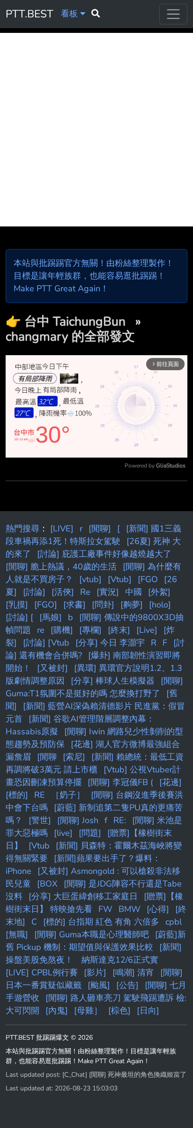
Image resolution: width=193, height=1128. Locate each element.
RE (39, 795)
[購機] (62, 630)
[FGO (148, 579)
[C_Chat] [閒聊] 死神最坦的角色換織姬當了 (124, 1074)
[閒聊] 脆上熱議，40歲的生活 (61, 566)
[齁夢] (131, 604)
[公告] (127, 985)
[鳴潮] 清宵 (133, 972)
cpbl (173, 921)
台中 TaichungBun (76, 321)
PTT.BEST (29, 14)
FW (105, 909)
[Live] (146, 630)
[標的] (17, 795)
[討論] (34, 592)
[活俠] (63, 592)
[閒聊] (100, 528)
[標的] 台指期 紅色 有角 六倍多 (101, 921)
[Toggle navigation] (173, 14)
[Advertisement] (96, 129)
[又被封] (52, 668)
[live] (63, 833)
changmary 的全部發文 (70, 336)
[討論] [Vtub (46, 642)
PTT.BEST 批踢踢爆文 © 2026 (49, 1037)
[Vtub (39, 845)
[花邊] (170, 782)
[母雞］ (88, 1010)
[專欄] (90, 630)
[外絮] (159, 592)
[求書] (74, 604)
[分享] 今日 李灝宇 (110, 642)
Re (85, 592)
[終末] (119, 630)
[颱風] (99, 985)
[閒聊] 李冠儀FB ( (120, 782)
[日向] (148, 1010)
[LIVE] (62, 528)
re (41, 630)
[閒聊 (47, 756)
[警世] (40, 820)
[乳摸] (17, 604)
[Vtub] (120, 579)
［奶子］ (68, 795)
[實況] (107, 592)
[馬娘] (50, 617)
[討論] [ (19, 617)
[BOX (47, 883)
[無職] (17, 934)
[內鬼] (56, 1010)
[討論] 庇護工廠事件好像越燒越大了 (104, 554)
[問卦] (103, 604)
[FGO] (45, 604)
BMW (130, 909)
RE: (119, 820)
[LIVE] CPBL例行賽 (42, 972)
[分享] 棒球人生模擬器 (113, 680)
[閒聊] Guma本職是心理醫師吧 (91, 934)
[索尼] (74, 756)
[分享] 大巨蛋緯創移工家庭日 (83, 896)
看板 (70, 13)
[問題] (90, 833)
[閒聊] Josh (77, 820)
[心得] (158, 909)
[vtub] (90, 579)
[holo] (160, 604)
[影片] (95, 972)
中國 (133, 592)
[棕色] (119, 1010)
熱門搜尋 (22, 528)
